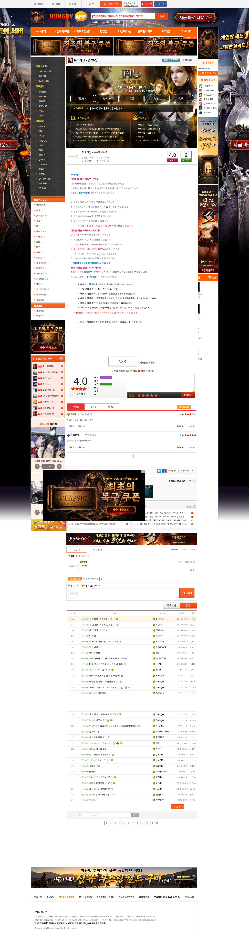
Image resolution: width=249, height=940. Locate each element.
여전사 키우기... (50, 402)
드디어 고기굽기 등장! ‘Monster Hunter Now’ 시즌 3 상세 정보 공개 (164, 516)
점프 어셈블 (208, 99)
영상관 (41, 115)
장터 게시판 (42, 183)
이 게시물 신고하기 (146, 363)
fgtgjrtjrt (159, 794)
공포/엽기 (41, 215)
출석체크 (41, 174)
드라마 (40, 236)
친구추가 (41, 160)
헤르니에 (158, 783)
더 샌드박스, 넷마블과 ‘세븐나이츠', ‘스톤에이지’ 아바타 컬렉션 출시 (163, 513)
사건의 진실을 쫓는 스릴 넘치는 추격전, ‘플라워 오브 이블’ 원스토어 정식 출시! (167, 524)
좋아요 (180, 426)
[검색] (135, 815)
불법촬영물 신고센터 (105, 897)
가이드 (41, 111)
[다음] (152, 823)
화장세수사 (89, 161)
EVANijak (159, 675)
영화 (39, 242)
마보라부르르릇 (161, 771)
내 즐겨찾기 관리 (207, 73)
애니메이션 (42, 263)
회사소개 (38, 897)
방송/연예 (41, 231)
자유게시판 (42, 205)
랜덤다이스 (118, 22)
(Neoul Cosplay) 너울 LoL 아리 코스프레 (53, 460)
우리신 (158, 669)
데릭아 (86, 562)
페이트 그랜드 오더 (210, 90)
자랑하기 (41, 145)
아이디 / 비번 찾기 (131, 6)
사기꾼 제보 (42, 164)
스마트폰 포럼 (42, 279)
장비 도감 (42, 76)
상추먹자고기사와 (162, 731)
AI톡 (39, 284)
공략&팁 (41, 101)
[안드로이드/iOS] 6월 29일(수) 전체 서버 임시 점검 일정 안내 (100, 140)
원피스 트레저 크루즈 (210, 95)
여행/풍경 (41, 273)
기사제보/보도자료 (126, 897)
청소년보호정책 (85, 897)
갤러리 (41, 150)
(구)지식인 (42, 188)
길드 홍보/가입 (44, 179)
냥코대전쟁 (207, 86)
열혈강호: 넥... (49, 390)
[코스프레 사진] (48, 442)
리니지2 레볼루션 (210, 108)
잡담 (40, 131)
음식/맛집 (41, 268)
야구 (39, 252)
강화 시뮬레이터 (44, 71)
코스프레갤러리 (43, 289)
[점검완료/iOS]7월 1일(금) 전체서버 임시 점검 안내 (96, 136)
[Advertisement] (132, 703)
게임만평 (40, 300)
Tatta (158, 653)
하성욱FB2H (160, 658)
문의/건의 (40, 316)
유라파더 (158, 664)
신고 (180, 562)
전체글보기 (42, 126)
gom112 (159, 754)
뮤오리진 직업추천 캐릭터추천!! (150, 140)
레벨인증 (41, 155)
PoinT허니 (159, 726)
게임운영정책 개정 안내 (85, 125)
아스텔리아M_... (50, 366)
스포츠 (40, 257)
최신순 (76, 406)
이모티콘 (88, 586)
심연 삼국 (47, 378)
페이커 (108, 22)
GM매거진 (42, 106)
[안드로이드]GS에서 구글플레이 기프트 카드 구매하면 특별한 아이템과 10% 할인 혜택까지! (111, 133)
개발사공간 (189, 897)
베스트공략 (42, 96)
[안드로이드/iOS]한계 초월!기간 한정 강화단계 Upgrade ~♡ (100, 129)
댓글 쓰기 (81, 426)
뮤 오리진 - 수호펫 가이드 (148, 125)
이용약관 (50, 897)
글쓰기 (188, 606)
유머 (39, 210)
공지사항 (40, 311)
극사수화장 (159, 641)
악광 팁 (141, 136)
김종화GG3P (160, 647)
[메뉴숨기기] (190, 37)
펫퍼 (157, 743)
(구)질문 (41, 136)
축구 (39, 247)
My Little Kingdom (51, 372)
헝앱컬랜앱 (159, 737)
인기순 (93, 406)
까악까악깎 (159, 800)
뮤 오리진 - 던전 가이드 (147, 133)
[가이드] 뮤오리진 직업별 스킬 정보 (106, 108)
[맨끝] (157, 823)
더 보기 (191, 506)
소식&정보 (42, 92)
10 (147, 823)
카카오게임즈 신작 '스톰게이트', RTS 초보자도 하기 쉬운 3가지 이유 (163, 520)
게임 (39, 221)
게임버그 (41, 169)
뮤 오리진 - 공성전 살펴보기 (149, 129)
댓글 (71, 426)
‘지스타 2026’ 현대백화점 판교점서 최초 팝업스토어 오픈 (93, 524)
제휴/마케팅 (144, 897)
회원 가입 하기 (129, 3)
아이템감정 (42, 141)
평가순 (111, 406)
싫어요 (191, 426)
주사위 (97, 586)
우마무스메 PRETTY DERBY (210, 104)
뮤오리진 (79, 60)
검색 (162, 16)
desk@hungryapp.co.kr (144, 920)
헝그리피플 (41, 294)
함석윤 (158, 749)
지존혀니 (158, 777)
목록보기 (171, 606)
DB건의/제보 (43, 81)
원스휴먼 (207, 112)
